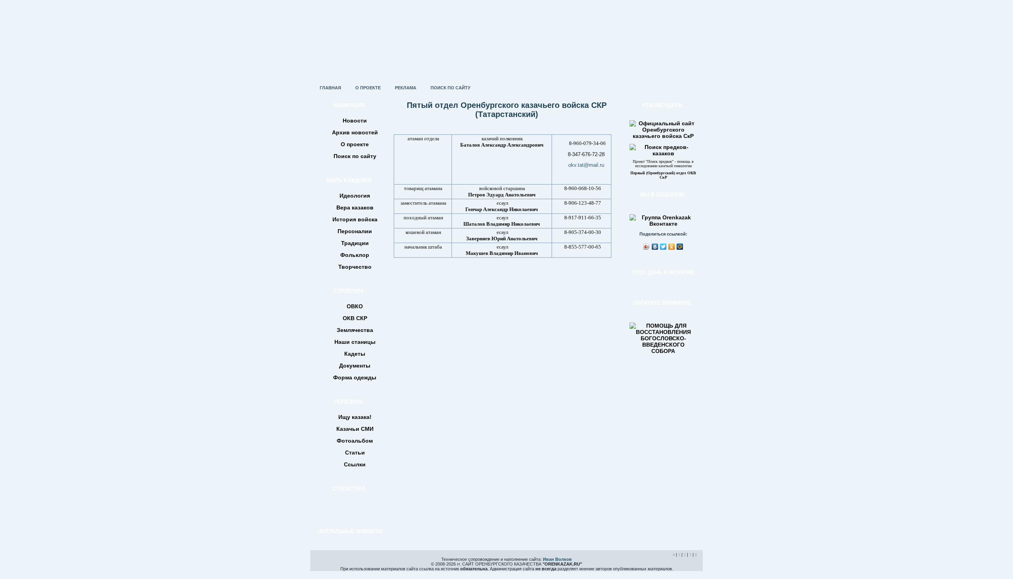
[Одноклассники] (672, 246)
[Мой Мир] (680, 246)
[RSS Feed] (319, 564)
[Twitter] (663, 246)
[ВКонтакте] (655, 246)
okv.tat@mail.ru (586, 165)
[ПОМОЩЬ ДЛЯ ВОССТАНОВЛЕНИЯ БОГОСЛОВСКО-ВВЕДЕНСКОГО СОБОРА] (663, 351)
